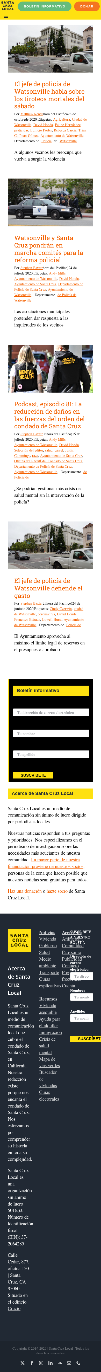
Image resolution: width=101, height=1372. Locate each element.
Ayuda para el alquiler (49, 1022)
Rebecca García (65, 130)
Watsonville (68, 140)
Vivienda (47, 938)
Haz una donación (25, 891)
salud (49, 450)
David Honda (43, 124)
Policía (46, 140)
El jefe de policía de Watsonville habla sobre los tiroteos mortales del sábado (49, 95)
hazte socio (57, 891)
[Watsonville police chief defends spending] (50, 545)
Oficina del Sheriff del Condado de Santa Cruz (48, 460)
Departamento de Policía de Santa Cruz (43, 466)
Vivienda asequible (48, 1008)
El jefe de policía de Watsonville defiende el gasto (48, 588)
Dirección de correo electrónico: (39, 706)
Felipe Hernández (68, 124)
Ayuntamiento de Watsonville (61, 135)
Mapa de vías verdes (49, 1062)
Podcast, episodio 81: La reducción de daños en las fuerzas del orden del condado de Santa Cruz (49, 415)
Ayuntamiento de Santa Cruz (35, 283)
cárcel (59, 450)
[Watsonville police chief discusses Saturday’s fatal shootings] (50, 49)
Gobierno (48, 945)
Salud (44, 952)
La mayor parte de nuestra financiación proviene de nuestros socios (45, 862)
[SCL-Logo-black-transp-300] (7, 3)
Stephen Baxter (31, 267)
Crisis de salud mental (47, 1045)
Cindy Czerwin (61, 608)
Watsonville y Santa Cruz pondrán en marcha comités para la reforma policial (48, 249)
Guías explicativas (50, 982)
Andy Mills (57, 273)
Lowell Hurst (52, 619)
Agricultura (61, 119)
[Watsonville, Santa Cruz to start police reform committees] (50, 202)
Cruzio (14, 1308)
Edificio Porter (41, 130)
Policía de (73, 624)
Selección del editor (28, 450)
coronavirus (46, 614)
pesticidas (21, 130)
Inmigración (50, 1032)
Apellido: (20, 747)
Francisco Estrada (27, 619)
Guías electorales (49, 1095)
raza (35, 455)
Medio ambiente (47, 962)
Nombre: (20, 726)
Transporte (49, 972)
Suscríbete (33, 775)
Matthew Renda (31, 113)
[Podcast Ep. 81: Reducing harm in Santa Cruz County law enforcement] (50, 369)
